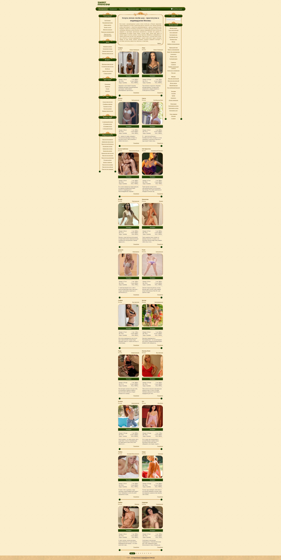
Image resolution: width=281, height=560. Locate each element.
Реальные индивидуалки (107, 32)
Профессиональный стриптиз (173, 67)
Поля (143, 250)
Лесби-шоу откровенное (173, 70)
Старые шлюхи (107, 73)
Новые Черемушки (134, 49)
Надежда (145, 502)
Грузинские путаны (107, 146)
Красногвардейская (134, 150)
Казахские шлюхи (107, 151)
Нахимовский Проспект (157, 150)
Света (144, 98)
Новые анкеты (107, 25)
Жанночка (145, 199)
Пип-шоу (173, 73)
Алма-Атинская (135, 352)
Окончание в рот (173, 110)
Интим (144, 300)
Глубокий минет (173, 59)
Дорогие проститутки (107, 51)
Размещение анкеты (146, 9)
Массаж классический (173, 81)
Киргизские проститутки (108, 153)
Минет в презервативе (173, 49)
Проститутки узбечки (107, 167)
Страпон (173, 118)
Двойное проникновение (173, 44)
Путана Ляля (146, 351)
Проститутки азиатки (107, 139)
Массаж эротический (173, 78)
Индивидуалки (113, 9)
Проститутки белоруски (108, 144)
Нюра (144, 452)
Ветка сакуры (173, 83)
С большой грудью (107, 128)
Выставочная (135, 302)
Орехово (137, 504)
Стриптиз (173, 64)
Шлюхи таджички (107, 162)
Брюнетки (107, 86)
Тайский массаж (173, 85)
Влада (120, 199)
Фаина (120, 98)
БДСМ (173, 95)
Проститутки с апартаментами (107, 34)
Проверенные (122, 9)
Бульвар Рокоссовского (133, 453)
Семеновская (159, 504)
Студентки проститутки (107, 66)
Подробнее (136, 92)
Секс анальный (173, 32)
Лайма (120, 452)
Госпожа (173, 93)
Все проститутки (103, 9)
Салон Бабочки (123, 149)
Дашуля (120, 250)
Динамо (161, 201)
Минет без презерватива (173, 52)
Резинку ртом (173, 56)
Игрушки (173, 116)
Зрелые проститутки (107, 71)
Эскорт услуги (107, 27)
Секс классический (173, 30)
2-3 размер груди (107, 124)
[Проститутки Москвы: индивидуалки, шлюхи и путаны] (104, 3)
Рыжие (107, 88)
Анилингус (173, 98)
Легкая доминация (173, 100)
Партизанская (135, 201)
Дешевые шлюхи (107, 46)
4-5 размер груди (107, 126)
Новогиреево (136, 251)
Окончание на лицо (173, 108)
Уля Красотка (146, 149)
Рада (119, 351)
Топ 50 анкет (107, 20)
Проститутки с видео (133, 9)
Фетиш (173, 41)
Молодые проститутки (107, 64)
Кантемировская (159, 302)
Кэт (143, 401)
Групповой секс (173, 35)
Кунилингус (173, 54)
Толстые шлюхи (107, 108)
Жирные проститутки (107, 111)
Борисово (160, 453)
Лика (143, 48)
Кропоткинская (135, 403)
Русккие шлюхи (108, 160)
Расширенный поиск (107, 22)
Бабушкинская (135, 100)
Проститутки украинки (107, 169)
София (120, 48)
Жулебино (160, 403)
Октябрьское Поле (158, 100)
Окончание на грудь (173, 106)
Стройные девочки (107, 104)
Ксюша (120, 401)
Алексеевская (159, 251)
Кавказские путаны (107, 148)
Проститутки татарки (107, 164)
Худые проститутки (107, 102)
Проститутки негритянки (107, 158)
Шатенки (107, 91)
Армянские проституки (107, 142)
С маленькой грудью (107, 122)
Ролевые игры (173, 39)
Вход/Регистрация (177, 9)
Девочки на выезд (107, 29)
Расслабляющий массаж (173, 87)
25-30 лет (107, 69)
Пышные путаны (107, 106)
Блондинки (107, 84)
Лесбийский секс (173, 37)
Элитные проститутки (107, 53)
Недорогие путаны (107, 49)
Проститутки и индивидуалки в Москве (144, 558)
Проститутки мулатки (107, 155)
